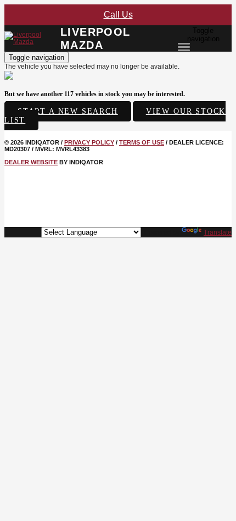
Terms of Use (141, 142)
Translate (218, 232)
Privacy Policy (89, 142)
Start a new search (68, 111)
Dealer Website (31, 162)
